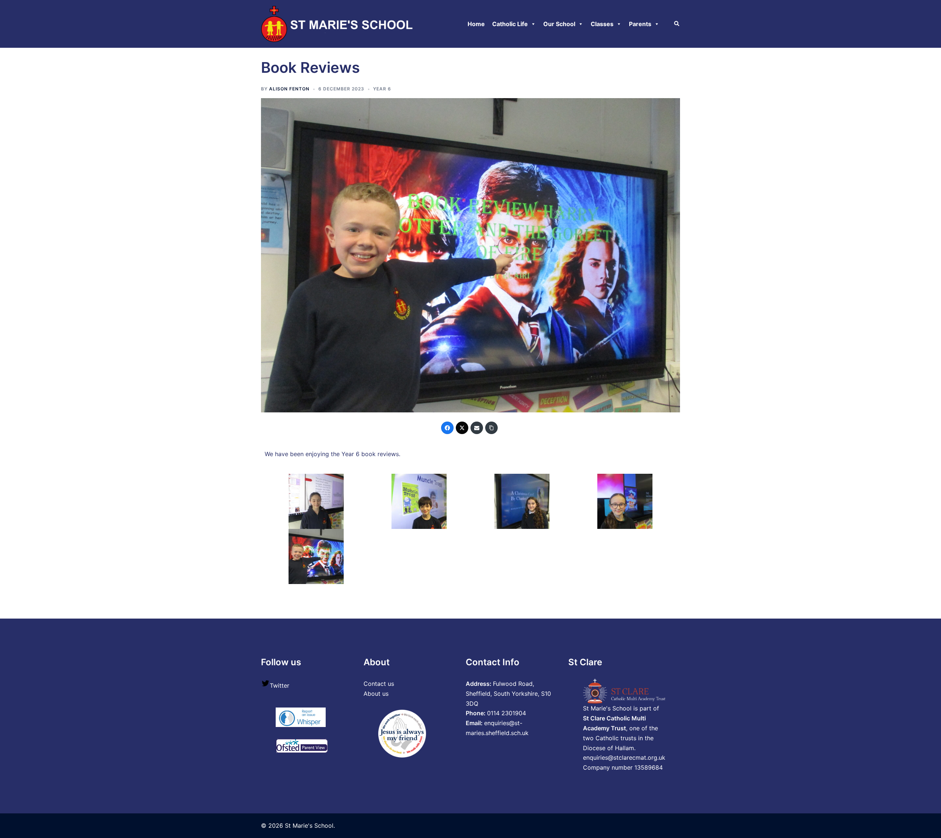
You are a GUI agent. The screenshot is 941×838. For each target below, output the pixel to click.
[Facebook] (447, 428)
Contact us (379, 683)
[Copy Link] (491, 428)
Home (476, 24)
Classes (602, 24)
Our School (559, 24)
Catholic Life (510, 24)
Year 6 (382, 89)
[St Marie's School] (338, 23)
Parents (640, 24)
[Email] (476, 428)
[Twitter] (462, 428)
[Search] (677, 24)
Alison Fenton (289, 89)
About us (376, 693)
